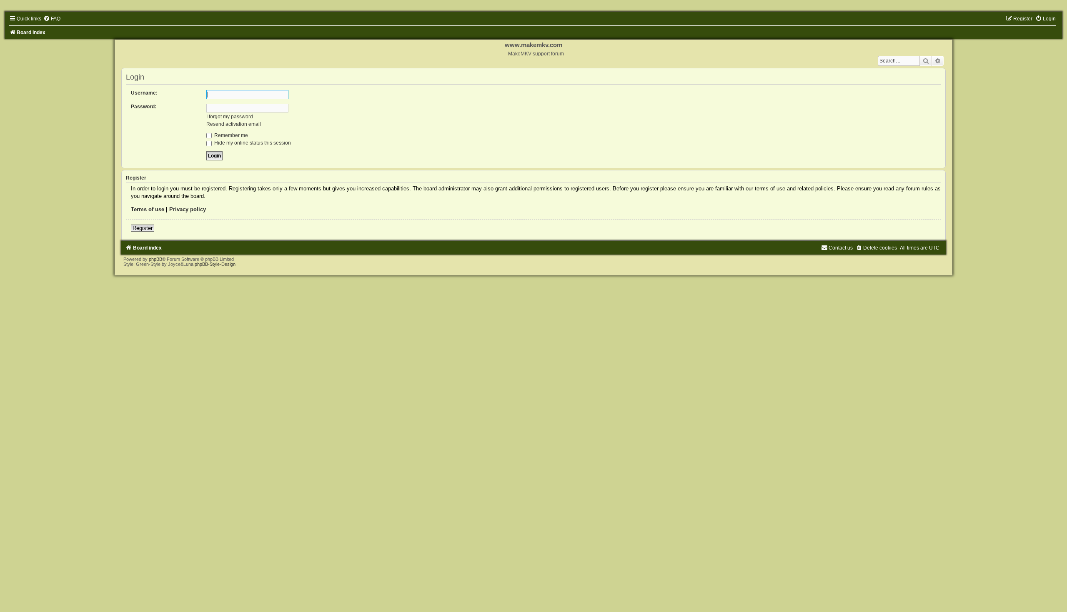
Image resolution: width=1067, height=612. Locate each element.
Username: (144, 93)
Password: (143, 107)
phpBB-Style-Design (215, 264)
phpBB (155, 259)
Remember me (230, 135)
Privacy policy (187, 209)
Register (143, 228)
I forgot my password (229, 117)
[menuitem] (51, 19)
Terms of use (147, 209)
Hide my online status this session (252, 143)
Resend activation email (233, 124)
